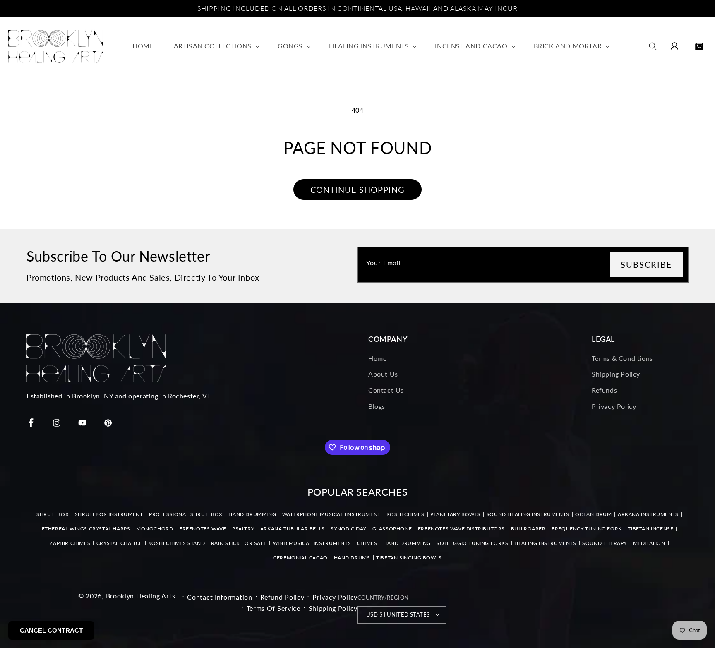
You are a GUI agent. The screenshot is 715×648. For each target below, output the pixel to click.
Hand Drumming (252, 514)
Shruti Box (52, 514)
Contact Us (386, 390)
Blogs (376, 406)
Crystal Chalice (119, 543)
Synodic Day (348, 529)
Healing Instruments (545, 543)
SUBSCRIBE (646, 264)
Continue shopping (357, 189)
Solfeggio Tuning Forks (472, 543)
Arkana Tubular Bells (292, 529)
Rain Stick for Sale (238, 543)
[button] (216, 46)
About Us (383, 374)
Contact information (219, 596)
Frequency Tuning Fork (587, 529)
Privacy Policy (614, 406)
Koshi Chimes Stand (176, 543)
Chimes (367, 543)
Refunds (604, 390)
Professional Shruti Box (186, 514)
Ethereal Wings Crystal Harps (86, 529)
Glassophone (392, 529)
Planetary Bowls (455, 514)
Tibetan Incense (650, 529)
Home (377, 358)
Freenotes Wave (202, 529)
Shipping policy (333, 608)
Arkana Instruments (648, 514)
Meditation (649, 543)
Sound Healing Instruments (528, 514)
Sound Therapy (604, 543)
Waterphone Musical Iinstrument (331, 514)
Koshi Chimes (405, 514)
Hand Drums (352, 557)
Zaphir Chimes (70, 543)
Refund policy (282, 596)
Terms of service (273, 608)
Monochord (154, 529)
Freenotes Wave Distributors (461, 529)
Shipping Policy (616, 374)
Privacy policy (335, 596)
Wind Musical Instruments (312, 543)
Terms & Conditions (622, 358)
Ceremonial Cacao (300, 557)
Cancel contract (51, 630)
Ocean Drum (593, 514)
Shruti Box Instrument (109, 514)
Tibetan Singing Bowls (409, 557)
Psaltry (243, 529)
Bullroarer (528, 529)
